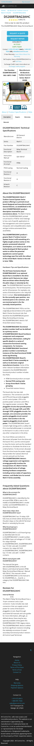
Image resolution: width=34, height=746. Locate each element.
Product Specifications (17, 112)
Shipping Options (17, 685)
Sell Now (18, 61)
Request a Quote (17, 33)
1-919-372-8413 (6, 2)
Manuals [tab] (6, 122)
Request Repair (17, 39)
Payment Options (17, 688)
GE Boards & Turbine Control (17, 10)
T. (31, 650)
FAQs (30, 112)
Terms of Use (17, 670)
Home (3, 10)
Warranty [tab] (27, 117)
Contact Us (17, 672)
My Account (26, 2)
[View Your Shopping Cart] (31, 2)
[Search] (27, 6)
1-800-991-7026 (17, 701)
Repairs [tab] (17, 117)
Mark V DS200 (6, 13)
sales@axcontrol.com (20, 51)
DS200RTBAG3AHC (19, 13)
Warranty (17, 683)
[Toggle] (31, 6)
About (4, 112)
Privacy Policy (17, 665)
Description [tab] (7, 117)
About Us (17, 663)
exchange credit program (17, 66)
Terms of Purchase (17, 667)
